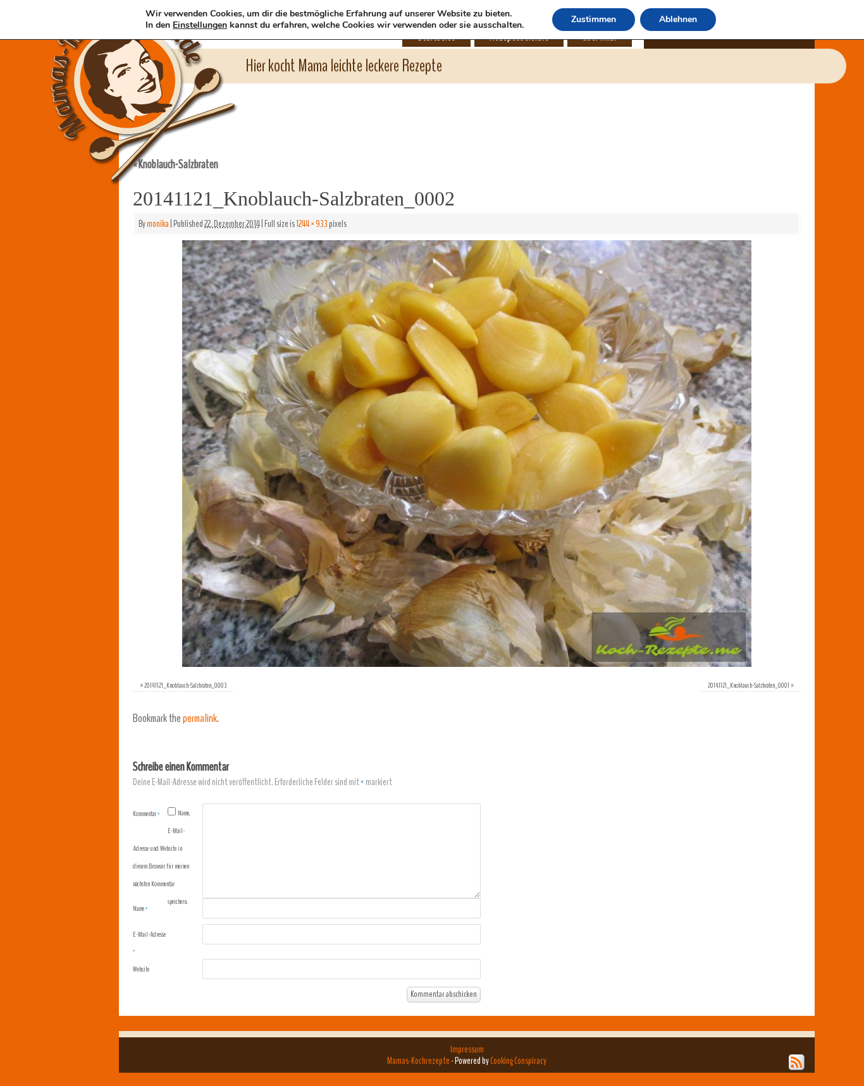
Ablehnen (678, 19)
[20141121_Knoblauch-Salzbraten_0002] (467, 453)
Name (140, 908)
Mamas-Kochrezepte (125, 79)
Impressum (467, 1049)
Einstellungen (200, 25)
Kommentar (146, 813)
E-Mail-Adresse (149, 942)
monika (158, 224)
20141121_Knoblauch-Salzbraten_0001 (748, 685)
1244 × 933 (312, 224)
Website (141, 969)
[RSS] (797, 1062)
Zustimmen (593, 19)
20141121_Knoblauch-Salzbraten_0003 (185, 685)
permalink (200, 718)
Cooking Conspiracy (518, 1061)
